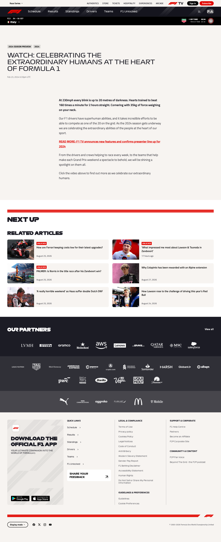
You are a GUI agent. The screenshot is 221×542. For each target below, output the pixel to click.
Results (53, 11)
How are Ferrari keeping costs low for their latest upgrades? (69, 247)
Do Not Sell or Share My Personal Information (135, 482)
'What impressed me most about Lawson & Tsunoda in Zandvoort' (172, 249)
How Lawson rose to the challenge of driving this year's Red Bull (174, 293)
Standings (72, 11)
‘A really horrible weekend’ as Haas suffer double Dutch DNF (69, 291)
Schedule (34, 11)
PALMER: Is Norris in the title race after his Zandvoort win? (68, 271)
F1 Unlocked (128, 11)
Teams (108, 11)
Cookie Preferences (128, 504)
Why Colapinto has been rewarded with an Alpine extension (174, 267)
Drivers (92, 11)
